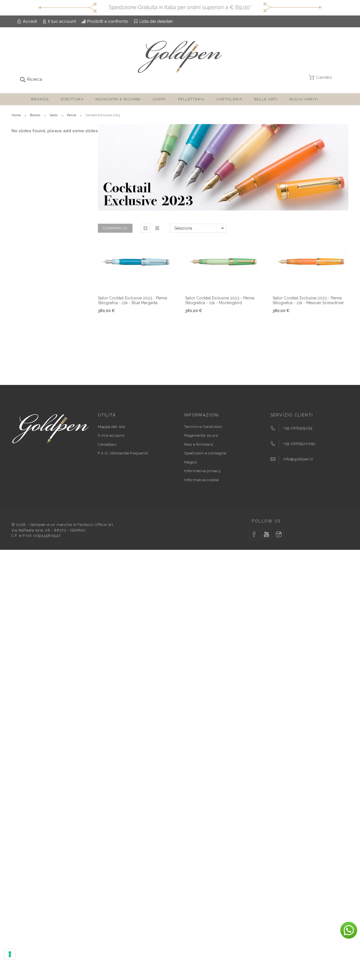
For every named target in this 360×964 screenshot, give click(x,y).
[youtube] (266, 534)
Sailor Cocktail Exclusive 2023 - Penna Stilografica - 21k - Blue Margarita (132, 300)
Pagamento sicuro (201, 435)
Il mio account (111, 435)
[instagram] (279, 534)
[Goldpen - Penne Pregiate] (180, 58)
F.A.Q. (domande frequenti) (123, 453)
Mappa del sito (111, 427)
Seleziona (183, 228)
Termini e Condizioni (203, 427)
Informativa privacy (202, 471)
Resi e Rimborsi (198, 444)
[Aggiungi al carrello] (216, 282)
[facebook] (254, 534)
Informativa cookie (201, 480)
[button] (145, 228)
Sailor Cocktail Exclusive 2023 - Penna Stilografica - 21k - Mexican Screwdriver (308, 300)
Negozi (190, 462)
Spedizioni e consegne (205, 453)
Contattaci (107, 444)
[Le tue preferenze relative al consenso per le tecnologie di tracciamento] (9, 954)
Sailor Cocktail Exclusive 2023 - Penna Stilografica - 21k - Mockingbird (219, 300)
